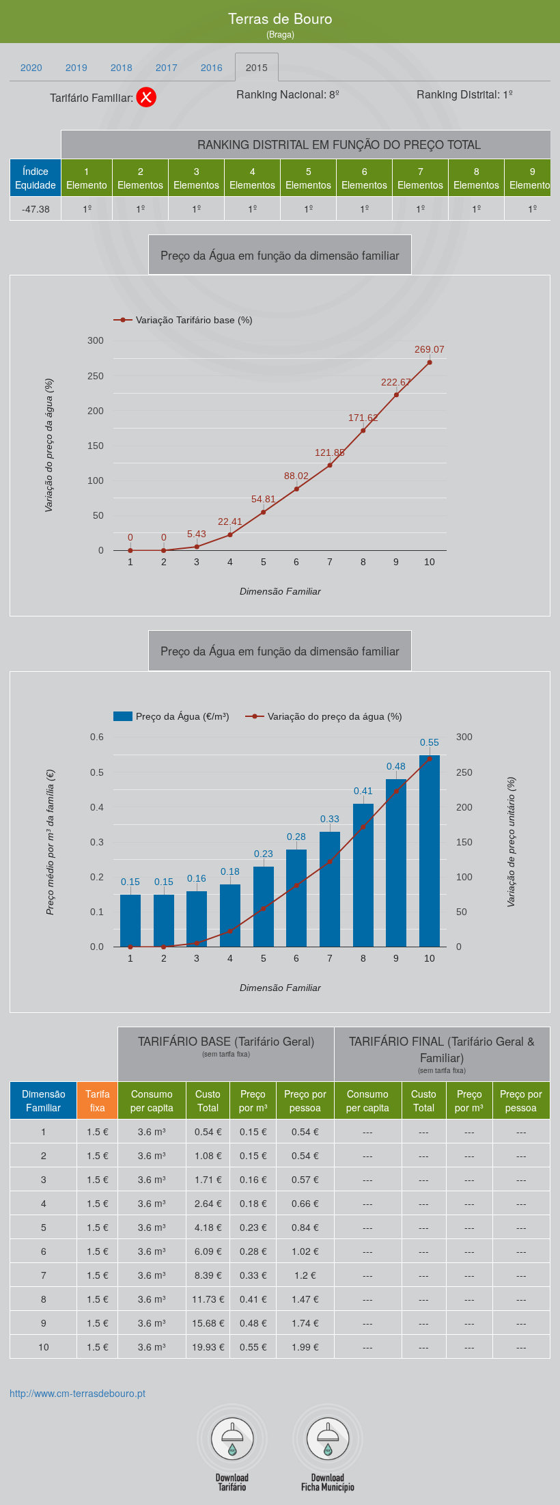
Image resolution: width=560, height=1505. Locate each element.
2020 (31, 67)
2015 (257, 67)
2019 (76, 67)
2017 (167, 67)
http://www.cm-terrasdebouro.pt (77, 1393)
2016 (212, 67)
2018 (121, 67)
